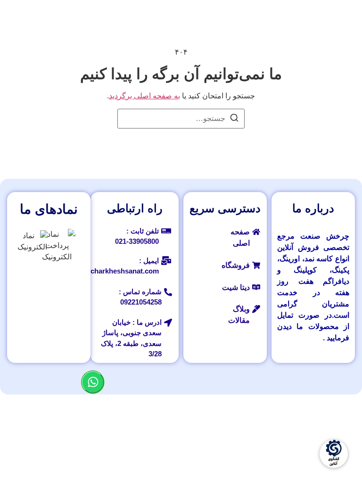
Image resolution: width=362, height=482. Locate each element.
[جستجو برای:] (181, 119)
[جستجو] (234, 119)
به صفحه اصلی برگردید (144, 96)
